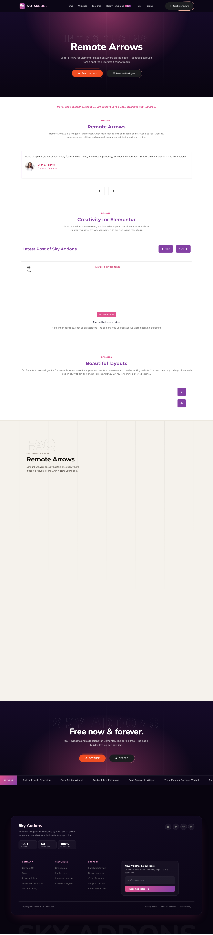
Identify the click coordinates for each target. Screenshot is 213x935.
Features (96, 6)
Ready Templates (118, 6)
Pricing (149, 6)
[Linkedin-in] (191, 827)
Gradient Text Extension (105, 780)
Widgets (82, 6)
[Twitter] (176, 827)
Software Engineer (47, 168)
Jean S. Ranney (46, 165)
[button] (100, 191)
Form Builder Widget (71, 780)
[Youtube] (183, 827)
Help (138, 6)
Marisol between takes (106, 322)
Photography (106, 314)
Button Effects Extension (37, 780)
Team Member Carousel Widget (181, 780)
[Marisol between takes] (106, 289)
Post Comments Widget (142, 780)
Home (70, 6)
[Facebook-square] (168, 827)
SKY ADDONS (37, 6)
